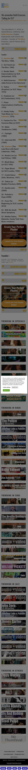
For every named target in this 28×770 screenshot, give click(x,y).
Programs (3, 768)
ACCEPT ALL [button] (6, 390)
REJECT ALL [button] (14, 387)
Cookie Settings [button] (6, 387)
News (19, 768)
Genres (14, 768)
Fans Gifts (25, 768)
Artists (9, 768)
